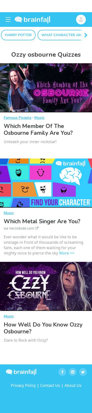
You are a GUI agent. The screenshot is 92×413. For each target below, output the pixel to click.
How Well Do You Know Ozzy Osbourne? (43, 328)
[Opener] (8, 19)
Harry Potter (18, 35)
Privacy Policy (23, 385)
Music (39, 117)
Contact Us (50, 385)
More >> (66, 253)
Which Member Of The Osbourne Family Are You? (38, 129)
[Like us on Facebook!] (62, 372)
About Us (73, 385)
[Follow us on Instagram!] (73, 372)
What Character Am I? (63, 35)
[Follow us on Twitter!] (83, 372)
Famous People (17, 117)
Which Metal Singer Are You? (42, 224)
